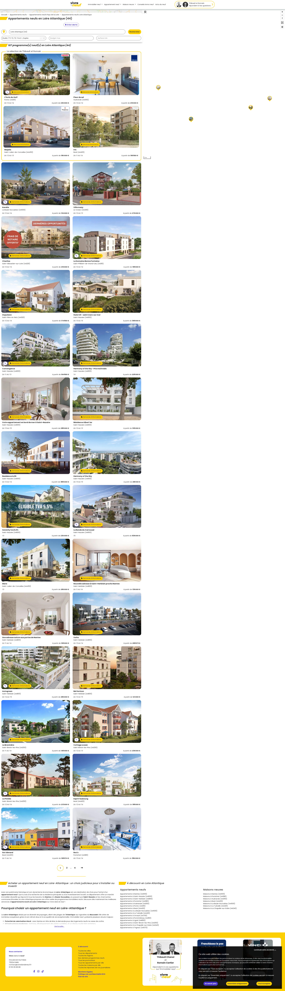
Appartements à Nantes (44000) (133, 894)
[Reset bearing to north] (282, 18)
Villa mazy (78, 207)
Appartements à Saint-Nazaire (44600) (136, 896)
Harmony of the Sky (82, 476)
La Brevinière (8, 745)
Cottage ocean (80, 745)
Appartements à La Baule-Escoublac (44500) (138, 911)
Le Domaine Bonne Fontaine (86, 261)
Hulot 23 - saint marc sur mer (87, 315)
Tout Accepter (264, 983)
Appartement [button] (111, 4)
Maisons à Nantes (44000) (214, 894)
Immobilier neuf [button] (94, 4)
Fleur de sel (78, 97)
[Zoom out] (282, 15)
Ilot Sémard (7, 852)
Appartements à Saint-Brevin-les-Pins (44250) (139, 923)
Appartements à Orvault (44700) (133, 915)
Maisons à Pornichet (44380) (215, 896)
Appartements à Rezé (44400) (132, 908)
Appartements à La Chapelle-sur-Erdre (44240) (139, 925)
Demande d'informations (21, 92)
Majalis (7, 149)
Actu (160, 4)
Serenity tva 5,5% (10, 530)
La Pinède (6, 798)
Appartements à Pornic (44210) (133, 906)
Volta (76, 637)
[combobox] (23, 38)
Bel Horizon (78, 691)
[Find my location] (282, 27)
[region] (213, 84)
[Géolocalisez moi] (3, 31)
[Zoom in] (282, 11)
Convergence (8, 368)
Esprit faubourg (80, 798)
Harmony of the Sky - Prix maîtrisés (90, 368)
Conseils (145, 4)
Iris (74, 149)
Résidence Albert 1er (82, 422)
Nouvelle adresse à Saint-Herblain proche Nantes (96, 583)
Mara (4, 583)
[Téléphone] (7, 92)
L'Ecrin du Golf (10, 97)
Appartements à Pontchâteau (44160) (135, 918)
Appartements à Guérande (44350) (134, 903)
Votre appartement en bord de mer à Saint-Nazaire (26, 422)
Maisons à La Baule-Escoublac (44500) (219, 903)
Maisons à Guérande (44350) (215, 899)
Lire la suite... (59, 926)
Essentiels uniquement (237, 983)
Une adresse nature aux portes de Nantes (21, 637)
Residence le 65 (9, 476)
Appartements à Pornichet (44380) (134, 901)
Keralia (5, 207)
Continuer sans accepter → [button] (265, 950)
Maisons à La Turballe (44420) (215, 906)
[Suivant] (82, 868)
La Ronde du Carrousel (83, 530)
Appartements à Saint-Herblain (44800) (136, 899)
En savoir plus (210, 983)
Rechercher (134, 32)
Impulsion (7, 315)
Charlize (6, 261)
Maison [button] (128, 4)
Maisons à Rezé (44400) (213, 901)
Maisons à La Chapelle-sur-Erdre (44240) (220, 908)
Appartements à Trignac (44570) (134, 927)
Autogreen (7, 691)
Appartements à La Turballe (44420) (135, 913)
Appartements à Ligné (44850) (133, 920)
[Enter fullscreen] (282, 22)
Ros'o (75, 852)
